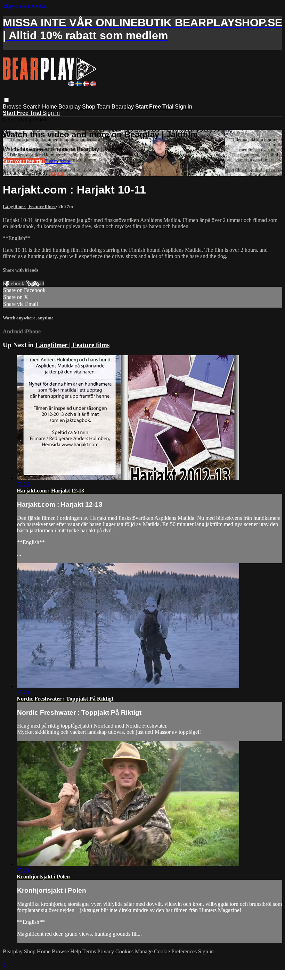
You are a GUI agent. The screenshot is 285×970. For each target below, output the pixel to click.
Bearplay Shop (76, 107)
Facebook (14, 283)
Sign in (183, 107)
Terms (89, 951)
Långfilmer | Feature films (29, 206)
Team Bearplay (115, 107)
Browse (13, 107)
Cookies (125, 951)
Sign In (51, 113)
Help (76, 951)
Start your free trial (24, 161)
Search (32, 107)
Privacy (106, 951)
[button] (6, 100)
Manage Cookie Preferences (166, 951)
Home (49, 107)
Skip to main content (25, 6)
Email (37, 283)
